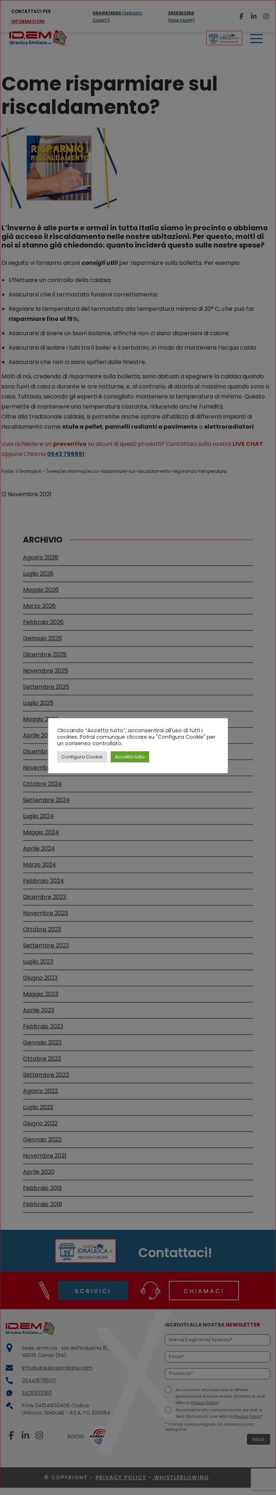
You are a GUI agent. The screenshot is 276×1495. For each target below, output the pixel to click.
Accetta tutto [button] (130, 756)
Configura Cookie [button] (82, 756)
